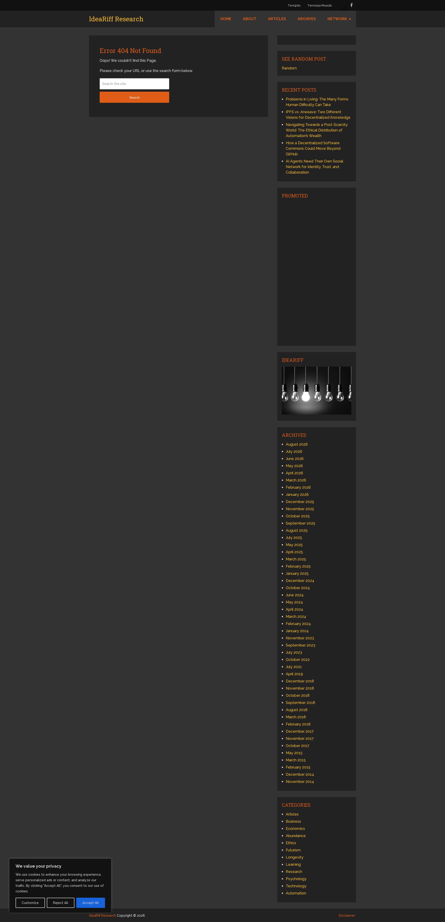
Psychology (296, 879)
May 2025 (294, 545)
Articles (277, 19)
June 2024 (295, 595)
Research (294, 871)
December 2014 (300, 774)
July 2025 (294, 537)
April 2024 (294, 609)
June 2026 (295, 458)
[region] (60, 886)
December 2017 (300, 731)
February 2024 (298, 624)
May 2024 (294, 602)
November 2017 (300, 738)
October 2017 (297, 746)
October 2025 (298, 516)
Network (337, 19)
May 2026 (294, 466)
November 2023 (300, 638)
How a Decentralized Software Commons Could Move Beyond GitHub (313, 148)
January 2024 (297, 631)
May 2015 (294, 753)
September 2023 (300, 645)
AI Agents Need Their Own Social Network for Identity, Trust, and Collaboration (314, 167)
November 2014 (300, 781)
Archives (307, 19)
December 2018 (300, 681)
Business (293, 821)
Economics (295, 828)
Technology (296, 886)
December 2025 (300, 502)
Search (134, 97)
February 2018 (298, 724)
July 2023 (294, 652)
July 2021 (294, 667)
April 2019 (294, 674)
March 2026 (296, 480)
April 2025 (294, 552)
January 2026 (297, 494)
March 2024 (296, 616)
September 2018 (300, 702)
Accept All (91, 903)
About (249, 19)
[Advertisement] (316, 271)
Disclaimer (347, 915)
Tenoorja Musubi (319, 5)
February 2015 (298, 767)
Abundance (296, 836)
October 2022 (298, 659)
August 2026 (297, 444)
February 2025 (298, 566)
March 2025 (296, 559)
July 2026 (294, 451)
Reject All (60, 903)
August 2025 (297, 530)
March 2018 (296, 717)
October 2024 (298, 588)
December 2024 (300, 580)
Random (289, 68)
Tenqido (294, 5)
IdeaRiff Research (116, 19)
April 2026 (294, 473)
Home (225, 19)
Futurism (293, 850)
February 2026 (298, 487)
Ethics (291, 843)
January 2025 (297, 573)
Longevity (294, 857)
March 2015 (296, 760)
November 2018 (300, 688)
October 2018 (298, 695)
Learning (293, 864)
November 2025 (300, 509)
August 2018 (297, 710)
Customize (30, 903)
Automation (296, 893)
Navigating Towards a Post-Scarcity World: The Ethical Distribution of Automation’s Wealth (317, 130)
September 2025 (300, 523)
